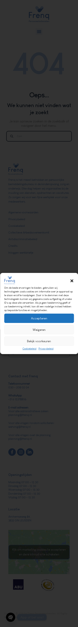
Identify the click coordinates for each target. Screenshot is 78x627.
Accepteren (39, 318)
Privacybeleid (45, 348)
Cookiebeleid (29, 348)
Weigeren (39, 329)
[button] (72, 281)
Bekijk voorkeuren (39, 341)
